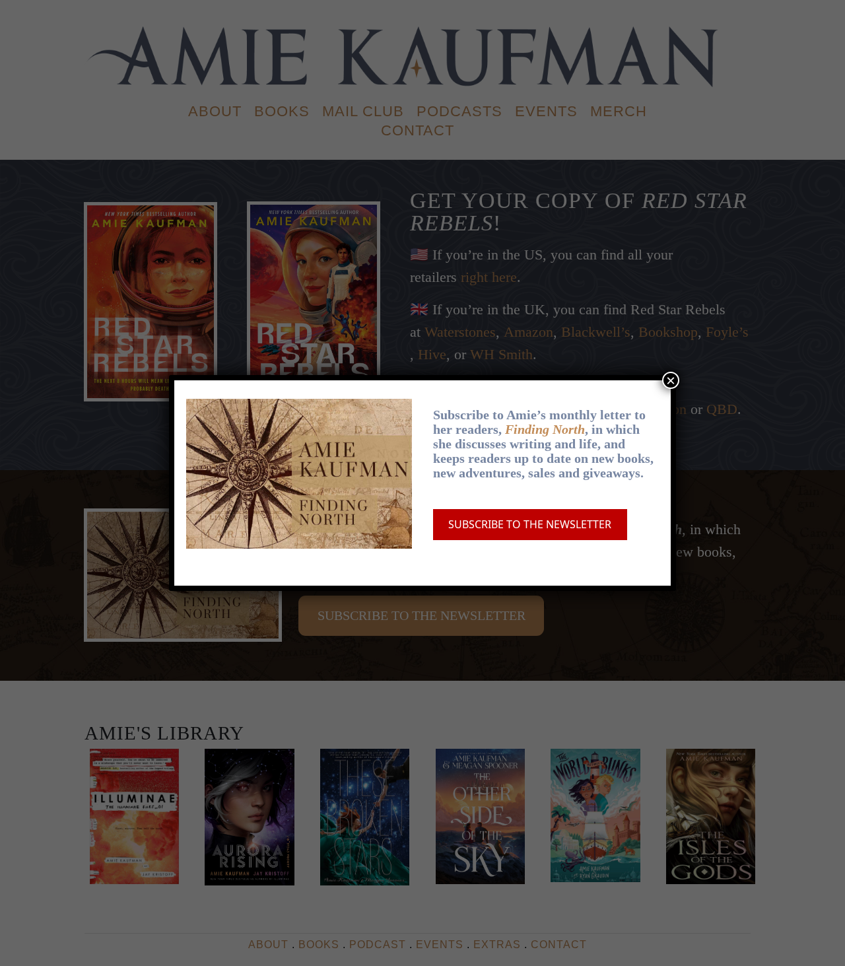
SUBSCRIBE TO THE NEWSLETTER (529, 524)
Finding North (545, 429)
